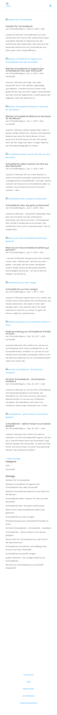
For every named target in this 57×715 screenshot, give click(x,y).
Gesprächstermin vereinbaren (27, 617)
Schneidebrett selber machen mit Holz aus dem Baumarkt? (27, 165)
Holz (43, 29)
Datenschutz (28, 688)
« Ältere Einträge (13, 458)
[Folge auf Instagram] (13, 605)
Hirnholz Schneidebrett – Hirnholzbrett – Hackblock (26, 380)
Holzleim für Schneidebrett (19, 26)
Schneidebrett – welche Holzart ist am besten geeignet (28, 424)
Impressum (28, 674)
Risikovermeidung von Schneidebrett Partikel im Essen (28, 332)
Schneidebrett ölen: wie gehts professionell (27, 205)
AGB (28, 681)
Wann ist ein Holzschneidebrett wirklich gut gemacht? (27, 248)
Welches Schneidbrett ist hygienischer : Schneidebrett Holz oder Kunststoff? (25, 69)
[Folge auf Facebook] (8, 605)
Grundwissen (28, 696)
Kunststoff (10, 76)
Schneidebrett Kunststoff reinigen (21, 553)
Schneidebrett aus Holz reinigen (22, 289)
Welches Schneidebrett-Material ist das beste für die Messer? (28, 117)
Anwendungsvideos (28, 703)
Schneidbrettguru (17, 29)
